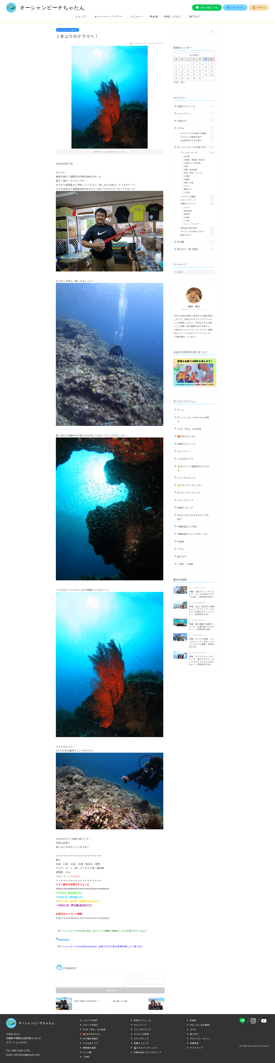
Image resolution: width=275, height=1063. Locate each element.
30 (200, 78)
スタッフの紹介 (90, 1024)
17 (206, 70)
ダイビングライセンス (188, 492)
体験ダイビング (197, 203)
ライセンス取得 (141, 1034)
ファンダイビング (197, 152)
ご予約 (86, 1056)
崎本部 (187, 214)
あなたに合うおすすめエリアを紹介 (193, 516)
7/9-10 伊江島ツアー (70, 892)
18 (212, 70)
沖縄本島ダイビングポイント (148, 1052)
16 (200, 70)
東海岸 (187, 179)
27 (182, 78)
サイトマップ (196, 1047)
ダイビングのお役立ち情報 (196, 133)
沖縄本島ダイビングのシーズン (193, 533)
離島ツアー (188, 189)
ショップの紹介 (90, 1020)
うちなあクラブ (185, 458)
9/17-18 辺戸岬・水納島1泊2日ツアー (79, 901)
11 (212, 66)
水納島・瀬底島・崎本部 (194, 159)
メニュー (135, 16)
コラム (194, 128)
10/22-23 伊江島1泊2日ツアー (75, 905)
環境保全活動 (89, 1047)
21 (188, 74)
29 (194, 78)
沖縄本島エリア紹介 (187, 526)
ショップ (80, 16)
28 (188, 78)
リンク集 (87, 1052)
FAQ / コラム (172, 16)
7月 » (182, 82)
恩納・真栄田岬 (190, 169)
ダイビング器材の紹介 (196, 136)
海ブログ (194, 16)
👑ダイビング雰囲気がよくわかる (193, 468)
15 (194, 70)
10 (206, 66)
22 (194, 74)
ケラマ (187, 186)
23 (200, 74)
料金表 (154, 16)
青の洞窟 (187, 211)
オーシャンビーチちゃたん (52, 8)
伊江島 (187, 156)
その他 (187, 192)
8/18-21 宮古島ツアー (71, 897)
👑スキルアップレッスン (190, 485)
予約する (261, 7)
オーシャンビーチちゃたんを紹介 (193, 419)
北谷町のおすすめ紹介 (196, 140)
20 (182, 74)
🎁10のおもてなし (186, 436)
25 (212, 74)
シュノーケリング (191, 224)
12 (176, 70)
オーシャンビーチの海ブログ (67, 30)
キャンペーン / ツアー (108, 16)
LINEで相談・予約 (209, 7)
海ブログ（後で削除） (195, 249)
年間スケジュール (194, 106)
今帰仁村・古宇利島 (192, 163)
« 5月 (175, 82)
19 (176, 74)
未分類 (194, 241)
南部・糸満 (188, 182)
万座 (186, 166)
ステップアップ (197, 199)
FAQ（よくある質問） (200, 1024)
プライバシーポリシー (200, 1038)
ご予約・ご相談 (185, 563)
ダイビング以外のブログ (197, 231)
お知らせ (195, 120)
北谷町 (187, 176)
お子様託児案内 (90, 1038)
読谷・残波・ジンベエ (193, 172)
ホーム (180, 409)
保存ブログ (196, 235)
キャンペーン (194, 113)
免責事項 (194, 1043)
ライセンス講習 (197, 196)
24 (206, 74)
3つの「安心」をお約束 (189, 428)
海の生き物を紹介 (197, 228)
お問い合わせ (237, 7)
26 (176, 78)
